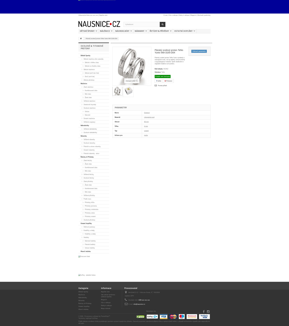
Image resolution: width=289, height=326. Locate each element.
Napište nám (103, 15)
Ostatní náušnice (89, 118)
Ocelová (147, 113)
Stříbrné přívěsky (89, 195)
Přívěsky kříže (89, 202)
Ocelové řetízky (88, 178)
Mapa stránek (105, 308)
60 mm (146, 122)
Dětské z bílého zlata (91, 62)
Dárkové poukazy (89, 227)
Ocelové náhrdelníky (90, 132)
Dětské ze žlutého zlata (92, 66)
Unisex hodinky (89, 248)
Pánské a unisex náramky (92, 146)
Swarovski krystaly (89, 104)
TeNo (163, 72)
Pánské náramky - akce (91, 153)
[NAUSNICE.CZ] (99, 24)
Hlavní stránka (86, 251)
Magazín (193, 15)
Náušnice (105, 31)
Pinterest (169, 81)
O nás (165, 15)
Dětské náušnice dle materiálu (93, 59)
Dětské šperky (87, 31)
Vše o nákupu (173, 15)
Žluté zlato (88, 97)
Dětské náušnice (89, 69)
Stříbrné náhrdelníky (90, 129)
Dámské (87, 115)
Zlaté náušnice (88, 87)
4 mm (146, 126)
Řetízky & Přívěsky (159, 31)
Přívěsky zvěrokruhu (91, 209)
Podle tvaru (87, 199)
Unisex (86, 111)
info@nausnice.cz (139, 304)
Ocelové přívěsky (89, 220)
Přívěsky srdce (89, 213)
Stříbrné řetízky (88, 174)
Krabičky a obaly (89, 230)
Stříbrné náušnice (89, 101)
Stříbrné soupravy (89, 122)
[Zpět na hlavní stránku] (81, 38)
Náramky (139, 31)
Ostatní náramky (89, 150)
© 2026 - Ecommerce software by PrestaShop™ (94, 316)
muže (146, 135)
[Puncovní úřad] (93, 264)
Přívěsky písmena (90, 206)
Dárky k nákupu (184, 15)
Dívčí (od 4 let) (89, 76)
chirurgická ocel (149, 117)
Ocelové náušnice (89, 108)
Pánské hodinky (89, 244)
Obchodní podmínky (204, 15)
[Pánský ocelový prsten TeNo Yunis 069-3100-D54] (117, 91)
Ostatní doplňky (183, 31)
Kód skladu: (159, 69)
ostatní (146, 131)
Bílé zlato (87, 94)
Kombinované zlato (90, 90)
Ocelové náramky (89, 143)
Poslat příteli (162, 85)
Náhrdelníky (122, 31)
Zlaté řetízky (87, 160)
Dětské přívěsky (88, 80)
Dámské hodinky (90, 241)
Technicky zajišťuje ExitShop (88, 318)
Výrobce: (158, 72)
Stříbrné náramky (89, 139)
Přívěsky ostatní (90, 216)
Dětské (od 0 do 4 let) (91, 73)
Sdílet (159, 81)
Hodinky (86, 237)
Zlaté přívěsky (88, 181)
